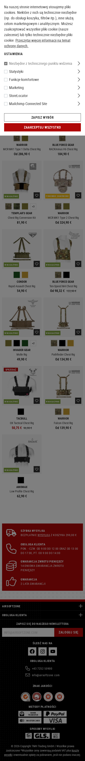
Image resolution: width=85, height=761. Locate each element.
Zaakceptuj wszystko (42, 127)
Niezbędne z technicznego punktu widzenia (40, 63)
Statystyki (16, 71)
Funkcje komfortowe (24, 79)
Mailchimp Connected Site (28, 103)
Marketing (16, 87)
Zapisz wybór (42, 117)
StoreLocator (18, 95)
